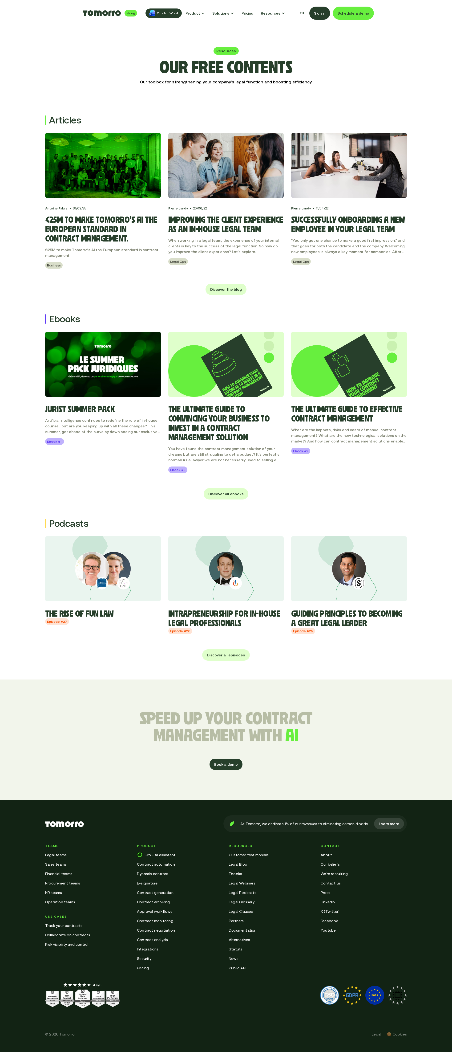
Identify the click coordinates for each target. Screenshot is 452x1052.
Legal (376, 1034)
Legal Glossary (241, 902)
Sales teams (56, 864)
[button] (195, 13)
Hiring (130, 13)
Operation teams (60, 902)
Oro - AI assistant (160, 855)
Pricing (247, 13)
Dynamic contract (153, 874)
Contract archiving (153, 902)
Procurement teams (62, 883)
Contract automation (156, 864)
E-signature (147, 883)
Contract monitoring (155, 921)
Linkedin (328, 902)
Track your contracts (63, 925)
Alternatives (239, 939)
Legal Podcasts (242, 892)
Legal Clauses (241, 911)
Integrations (147, 949)
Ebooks (235, 874)
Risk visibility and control (66, 944)
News (233, 958)
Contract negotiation (156, 930)
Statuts (235, 949)
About (326, 855)
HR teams (53, 892)
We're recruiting (334, 874)
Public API (237, 968)
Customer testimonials (249, 855)
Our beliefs (330, 864)
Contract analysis (152, 939)
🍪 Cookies (397, 1034)
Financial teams (58, 874)
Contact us (331, 883)
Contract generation (155, 892)
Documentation (243, 930)
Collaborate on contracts (67, 935)
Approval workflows (155, 911)
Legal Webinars (242, 883)
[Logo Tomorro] (102, 13)
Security (144, 958)
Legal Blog (238, 864)
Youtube (328, 930)
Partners (236, 921)
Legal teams (56, 855)
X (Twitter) (330, 911)
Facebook (329, 921)
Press (325, 892)
